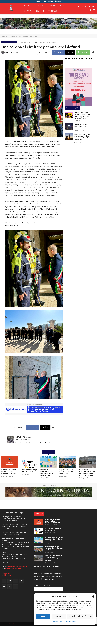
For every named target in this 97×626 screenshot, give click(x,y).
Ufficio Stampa (12, 52)
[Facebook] (78, 6)
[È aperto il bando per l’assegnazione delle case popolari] (67, 462)
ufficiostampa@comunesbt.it (17, 567)
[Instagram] (82, 6)
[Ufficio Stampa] (3, 52)
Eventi (8, 36)
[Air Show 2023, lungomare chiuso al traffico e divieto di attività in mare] (48, 462)
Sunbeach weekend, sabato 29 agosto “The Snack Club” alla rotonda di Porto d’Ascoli (83, 115)
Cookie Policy (57, 621)
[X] (90, 10)
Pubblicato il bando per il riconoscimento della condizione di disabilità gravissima (83, 137)
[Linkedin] (85, 6)
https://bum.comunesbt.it (23, 439)
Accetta (43, 616)
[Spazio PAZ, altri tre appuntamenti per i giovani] (69, 126)
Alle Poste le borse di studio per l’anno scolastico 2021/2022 (8, 471)
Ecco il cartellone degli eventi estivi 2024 (29, 471)
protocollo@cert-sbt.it (13, 569)
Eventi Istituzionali (9, 42)
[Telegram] (93, 6)
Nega (58, 616)
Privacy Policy (71, 621)
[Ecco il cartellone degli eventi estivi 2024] (29, 462)
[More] (93, 52)
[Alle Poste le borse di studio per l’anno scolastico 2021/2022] (9, 462)
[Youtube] (94, 10)
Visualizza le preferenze (80, 616)
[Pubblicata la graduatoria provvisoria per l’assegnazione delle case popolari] (87, 462)
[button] (92, 596)
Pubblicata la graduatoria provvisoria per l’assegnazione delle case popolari (87, 472)
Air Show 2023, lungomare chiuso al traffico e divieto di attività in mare (47, 472)
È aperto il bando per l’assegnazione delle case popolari (67, 471)
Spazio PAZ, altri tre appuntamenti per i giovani (81, 126)
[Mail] (89, 6)
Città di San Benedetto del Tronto (13, 624)
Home (3, 36)
